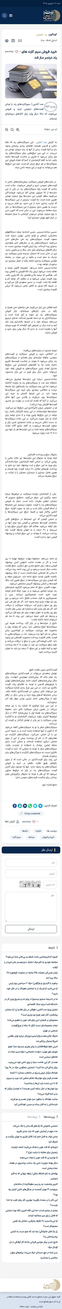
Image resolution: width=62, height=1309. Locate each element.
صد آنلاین (42, 142)
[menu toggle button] (10, 15)
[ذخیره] (13, 40)
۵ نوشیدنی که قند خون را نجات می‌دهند (39, 1158)
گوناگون (53, 34)
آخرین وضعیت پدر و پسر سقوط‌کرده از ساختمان (36, 1184)
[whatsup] (30, 806)
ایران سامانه (24, 1306)
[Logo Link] (51, 15)
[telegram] (40, 806)
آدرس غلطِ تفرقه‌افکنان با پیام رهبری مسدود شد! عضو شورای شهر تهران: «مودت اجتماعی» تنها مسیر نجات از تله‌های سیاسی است (33, 1052)
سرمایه (31, 837)
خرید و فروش (48, 837)
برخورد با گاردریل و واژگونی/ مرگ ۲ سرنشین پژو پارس (33, 983)
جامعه (25, 831)
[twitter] (35, 806)
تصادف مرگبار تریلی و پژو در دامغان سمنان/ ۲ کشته (34, 1073)
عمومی (39, 34)
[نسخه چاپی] (6, 40)
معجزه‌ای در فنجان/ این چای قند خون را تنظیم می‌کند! (32, 1020)
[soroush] (20, 806)
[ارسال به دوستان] (20, 40)
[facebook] (14, 806)
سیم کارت (16, 837)
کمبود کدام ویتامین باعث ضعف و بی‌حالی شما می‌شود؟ (32, 957)
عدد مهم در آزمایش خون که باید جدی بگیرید (37, 1131)
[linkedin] (25, 806)
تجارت (38, 831)
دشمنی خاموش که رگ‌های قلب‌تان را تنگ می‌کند (35, 1126)
